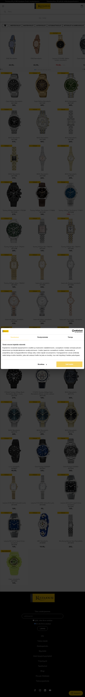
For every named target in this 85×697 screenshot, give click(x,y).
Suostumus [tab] (15, 337)
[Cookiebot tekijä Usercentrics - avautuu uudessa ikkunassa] (73, 331)
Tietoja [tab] (70, 337)
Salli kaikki (69, 364)
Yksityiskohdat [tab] (42, 337)
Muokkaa (41, 364)
